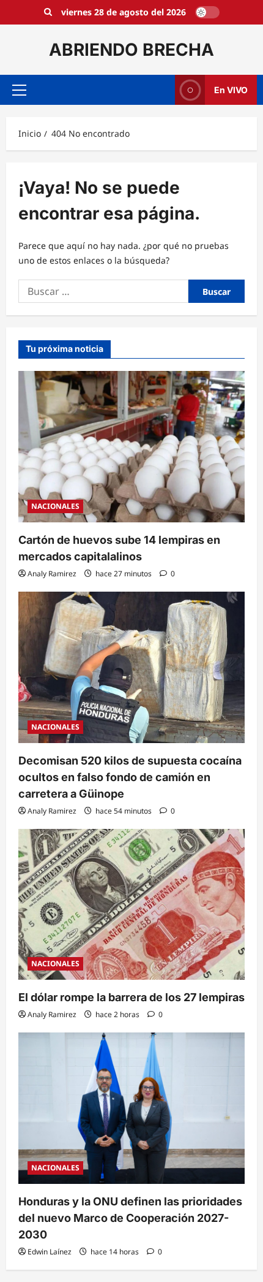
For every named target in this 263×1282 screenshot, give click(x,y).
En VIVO (231, 90)
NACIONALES (55, 506)
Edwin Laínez (50, 1251)
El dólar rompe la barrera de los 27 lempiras (131, 997)
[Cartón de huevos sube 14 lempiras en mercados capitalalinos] (131, 446)
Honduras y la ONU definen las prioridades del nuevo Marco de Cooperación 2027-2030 (130, 1218)
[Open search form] (48, 12)
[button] (19, 90)
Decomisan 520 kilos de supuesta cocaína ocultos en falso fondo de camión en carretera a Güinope (130, 777)
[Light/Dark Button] (207, 12)
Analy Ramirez (52, 573)
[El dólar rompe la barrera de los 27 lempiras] (131, 904)
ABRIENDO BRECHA (131, 49)
